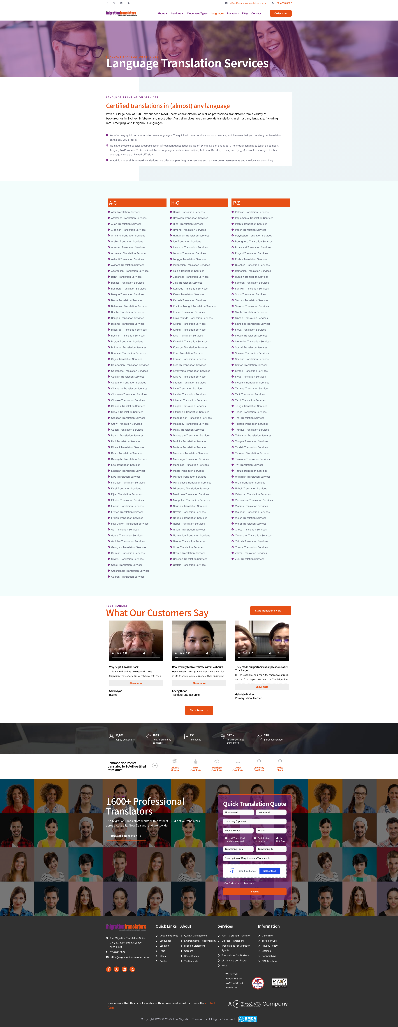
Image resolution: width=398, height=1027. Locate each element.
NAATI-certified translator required (235, 840)
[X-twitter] (114, 3)
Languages (217, 13)
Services (176, 13)
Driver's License (175, 769)
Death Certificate (237, 769)
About (161, 13)
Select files (269, 870)
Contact (256, 13)
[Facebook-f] (107, 3)
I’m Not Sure (280, 840)
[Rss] (128, 3)
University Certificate (259, 769)
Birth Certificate (195, 769)
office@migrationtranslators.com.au (240, 883)
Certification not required (262, 840)
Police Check (280, 769)
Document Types (197, 13)
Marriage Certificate (216, 769)
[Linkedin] (121, 3)
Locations (233, 13)
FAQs (245, 13)
